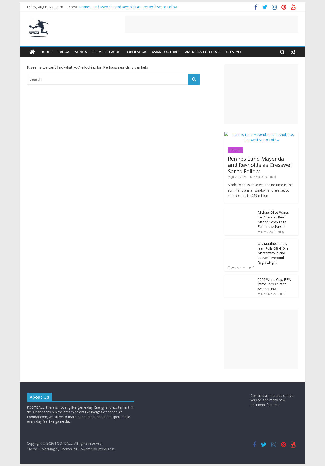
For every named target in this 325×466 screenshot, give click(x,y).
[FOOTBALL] (32, 52)
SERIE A (81, 52)
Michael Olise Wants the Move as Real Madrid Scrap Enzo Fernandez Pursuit (273, 219)
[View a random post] (293, 52)
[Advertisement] (211, 24)
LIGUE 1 (46, 52)
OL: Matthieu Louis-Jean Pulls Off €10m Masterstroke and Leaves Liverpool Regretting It (273, 252)
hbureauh (261, 177)
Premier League (106, 52)
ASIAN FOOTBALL (165, 52)
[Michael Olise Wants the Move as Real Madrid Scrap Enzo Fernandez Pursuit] (239, 210)
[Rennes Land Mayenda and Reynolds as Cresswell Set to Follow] (261, 134)
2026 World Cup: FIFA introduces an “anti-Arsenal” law (274, 284)
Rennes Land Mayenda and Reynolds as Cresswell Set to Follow (128, 7)
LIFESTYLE (234, 52)
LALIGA (63, 52)
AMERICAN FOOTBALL (202, 52)
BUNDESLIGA (136, 52)
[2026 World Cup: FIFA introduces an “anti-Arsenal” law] (239, 277)
